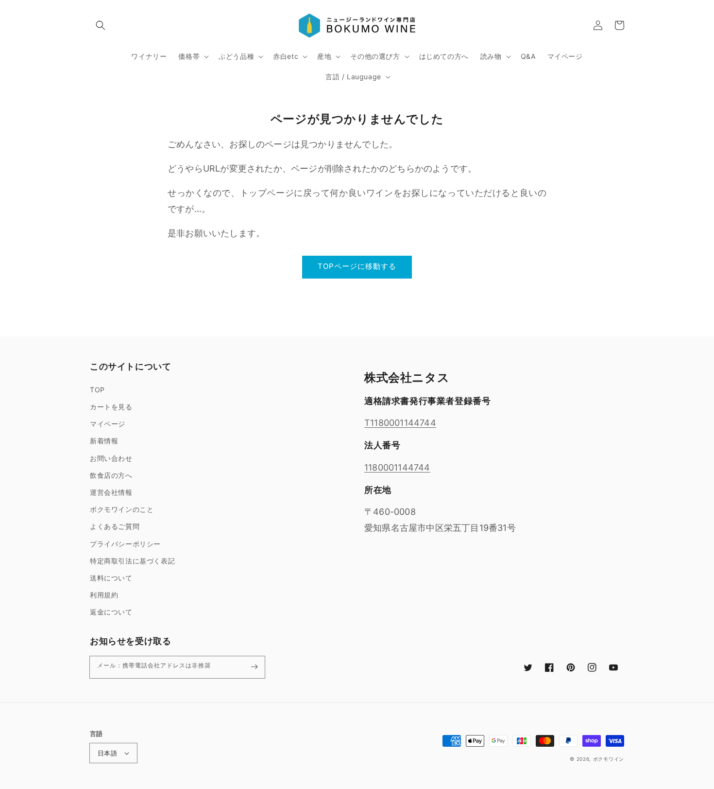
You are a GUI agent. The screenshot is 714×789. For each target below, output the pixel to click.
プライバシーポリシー (125, 544)
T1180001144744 (400, 423)
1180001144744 (397, 467)
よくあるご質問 (114, 526)
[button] (100, 25)
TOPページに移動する (357, 266)
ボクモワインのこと (121, 509)
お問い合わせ (111, 458)
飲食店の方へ (111, 475)
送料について (111, 578)
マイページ (107, 424)
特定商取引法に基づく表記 (132, 561)
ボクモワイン (608, 759)
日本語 (107, 753)
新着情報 (104, 441)
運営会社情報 (111, 492)
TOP (97, 390)
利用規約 (104, 595)
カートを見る (111, 407)
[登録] (254, 667)
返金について (111, 612)
